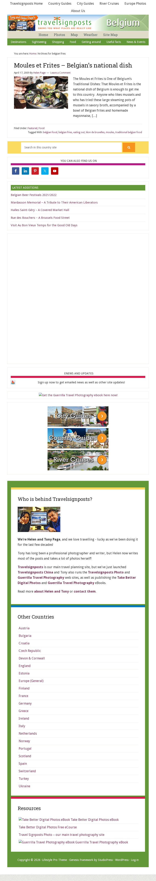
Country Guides (59, 3)
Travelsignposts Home (26, 3)
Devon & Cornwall (32, 658)
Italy (22, 726)
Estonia (24, 673)
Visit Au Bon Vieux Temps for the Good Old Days (44, 225)
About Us (78, 11)
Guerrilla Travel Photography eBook (101, 842)
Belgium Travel (78, 23)
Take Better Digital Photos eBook (94, 820)
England (25, 666)
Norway (24, 741)
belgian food (50, 132)
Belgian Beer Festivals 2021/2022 (33, 195)
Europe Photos (135, 3)
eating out (79, 132)
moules (110, 132)
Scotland (25, 756)
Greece (23, 711)
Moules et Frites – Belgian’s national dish (73, 65)
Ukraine (24, 786)
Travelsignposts (30, 567)
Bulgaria (25, 636)
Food (41, 128)
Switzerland (27, 771)
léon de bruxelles (95, 132)
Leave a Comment (60, 72)
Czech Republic (30, 651)
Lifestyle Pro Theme (54, 859)
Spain (23, 764)
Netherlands (28, 733)
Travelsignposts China (35, 572)
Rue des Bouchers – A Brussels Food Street (40, 218)
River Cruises (109, 3)
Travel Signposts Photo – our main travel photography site (61, 835)
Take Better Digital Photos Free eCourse (48, 827)
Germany (25, 703)
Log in (135, 859)
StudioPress (105, 859)
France (23, 696)
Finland (24, 688)
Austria (24, 628)
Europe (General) (31, 681)
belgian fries (65, 132)
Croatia (24, 643)
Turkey (24, 779)
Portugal (25, 748)
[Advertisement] (78, 298)
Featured (32, 128)
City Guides (85, 3)
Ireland (24, 718)
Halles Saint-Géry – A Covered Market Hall (40, 210)
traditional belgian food (128, 132)
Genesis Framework (81, 859)
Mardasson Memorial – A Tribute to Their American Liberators (54, 202)
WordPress (122, 859)
